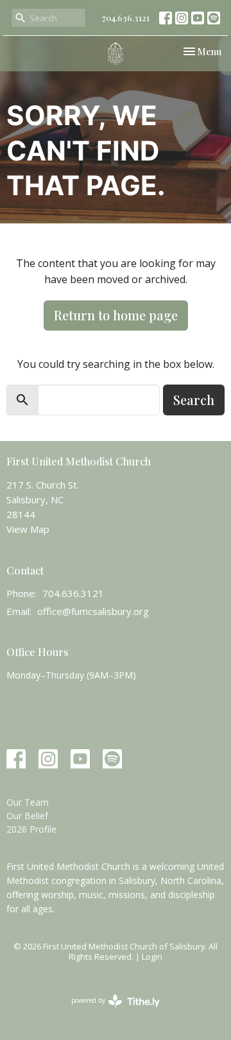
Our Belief (27, 816)
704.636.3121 (126, 17)
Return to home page (116, 315)
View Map (27, 529)
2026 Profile (31, 829)
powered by (108, 1011)
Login (152, 956)
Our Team (27, 802)
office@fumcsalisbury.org (93, 611)
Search (193, 399)
